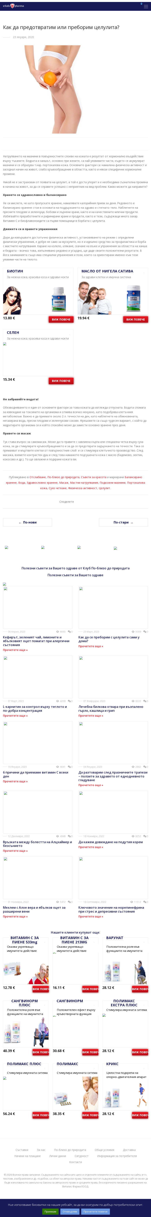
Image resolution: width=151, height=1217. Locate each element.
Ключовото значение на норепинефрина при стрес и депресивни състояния (111, 909)
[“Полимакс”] (79, 546)
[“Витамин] (6, 546)
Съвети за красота (93, 477)
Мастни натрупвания (84, 482)
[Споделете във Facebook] (79, 501)
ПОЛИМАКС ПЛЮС (24, 1063)
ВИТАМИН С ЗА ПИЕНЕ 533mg (24, 939)
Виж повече (61, 319)
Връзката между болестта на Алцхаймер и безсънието (37, 844)
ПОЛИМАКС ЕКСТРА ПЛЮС (124, 1003)
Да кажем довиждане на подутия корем (110, 842)
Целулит (104, 488)
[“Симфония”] (115, 547)
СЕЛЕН (13, 332)
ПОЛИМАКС (67, 1063)
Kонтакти (75, 1162)
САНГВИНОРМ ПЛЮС (24, 1003)
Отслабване (37, 477)
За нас (41, 1150)
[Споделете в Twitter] (84, 501)
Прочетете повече (96, 1211)
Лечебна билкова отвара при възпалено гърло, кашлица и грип (110, 709)
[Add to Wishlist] (68, 271)
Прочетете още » (15, 650)
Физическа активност (82, 488)
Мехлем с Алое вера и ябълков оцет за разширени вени (34, 909)
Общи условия (104, 1150)
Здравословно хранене (42, 482)
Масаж (63, 482)
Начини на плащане (27, 1156)
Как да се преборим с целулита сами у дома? (109, 639)
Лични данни (57, 1156)
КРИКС (112, 1063)
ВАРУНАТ (114, 937)
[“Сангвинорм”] (42, 546)
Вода (21, 482)
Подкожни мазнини (112, 482)
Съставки (22, 1150)
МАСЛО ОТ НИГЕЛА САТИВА (107, 271)
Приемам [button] (50, 1211)
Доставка (129, 1150)
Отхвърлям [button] (70, 1211)
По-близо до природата (63, 477)
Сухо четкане (58, 488)
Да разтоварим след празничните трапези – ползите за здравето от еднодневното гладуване (112, 776)
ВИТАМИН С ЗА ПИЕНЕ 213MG (74, 939)
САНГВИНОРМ (70, 1001)
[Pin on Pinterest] (90, 501)
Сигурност (81, 1156)
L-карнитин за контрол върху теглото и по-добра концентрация (35, 709)
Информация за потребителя (117, 1156)
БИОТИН (15, 271)
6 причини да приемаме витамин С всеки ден (35, 774)
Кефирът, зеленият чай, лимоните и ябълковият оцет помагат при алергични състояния (36, 641)
